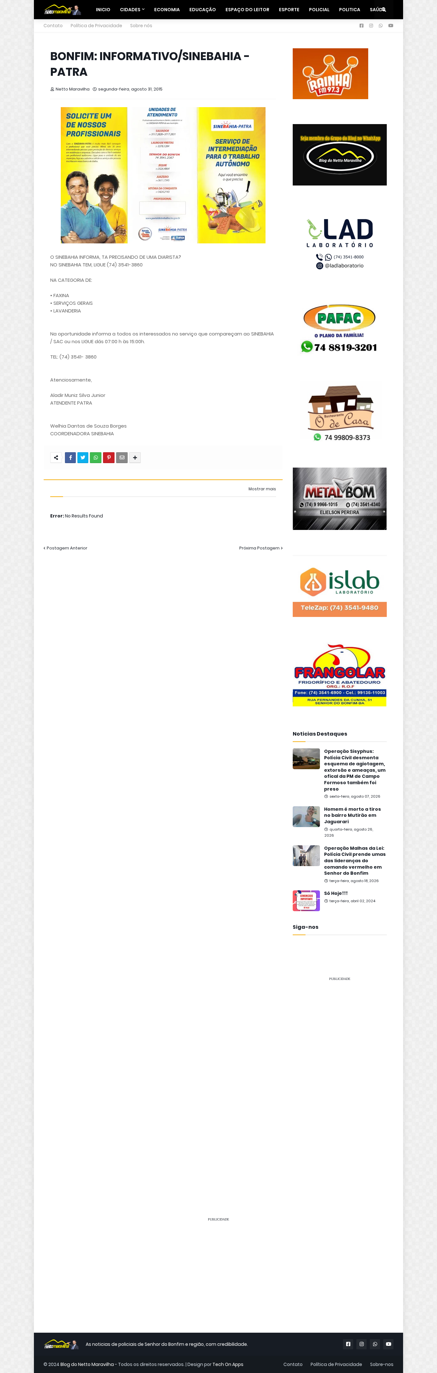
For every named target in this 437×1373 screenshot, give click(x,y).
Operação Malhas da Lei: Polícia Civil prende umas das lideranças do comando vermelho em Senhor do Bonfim (355, 860)
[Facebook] (70, 457)
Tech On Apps (227, 1364)
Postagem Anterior (67, 548)
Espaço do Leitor (247, 9)
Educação (202, 9)
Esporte (289, 9)
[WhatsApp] (95, 457)
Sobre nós (141, 25)
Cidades (130, 9)
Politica (349, 9)
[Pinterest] (109, 457)
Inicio (103, 9)
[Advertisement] (340, 1083)
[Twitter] (82, 457)
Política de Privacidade (96, 25)
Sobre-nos (381, 1364)
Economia (167, 9)
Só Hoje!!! (336, 893)
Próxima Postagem (259, 548)
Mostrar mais (262, 489)
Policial (319, 9)
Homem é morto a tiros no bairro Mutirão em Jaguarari (352, 815)
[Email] (122, 457)
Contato (53, 25)
